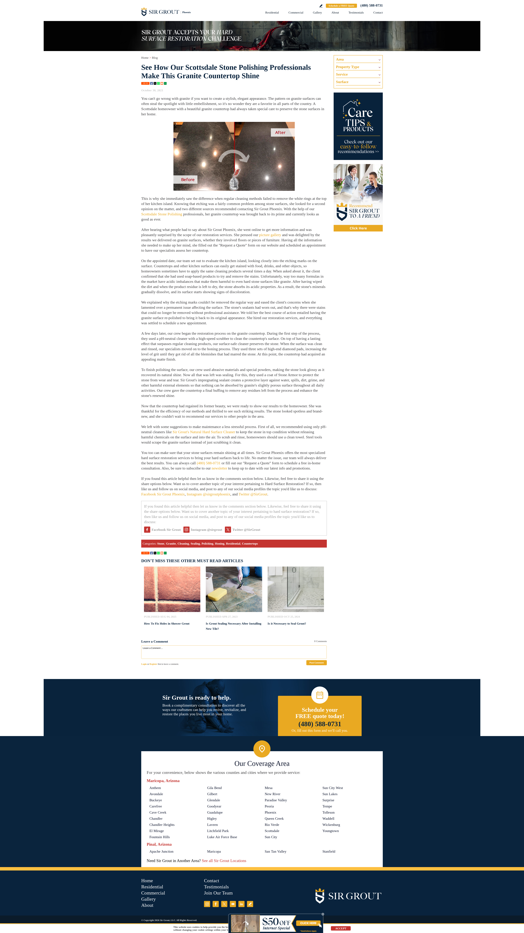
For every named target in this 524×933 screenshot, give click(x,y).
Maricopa (214, 851)
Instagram (207, 904)
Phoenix (270, 812)
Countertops (250, 543)
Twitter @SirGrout (253, 494)
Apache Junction (161, 851)
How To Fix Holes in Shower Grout (166, 623)
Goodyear (214, 806)
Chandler (156, 819)
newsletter (219, 468)
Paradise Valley (276, 800)
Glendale (213, 800)
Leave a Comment (154, 641)
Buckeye (155, 800)
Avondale (156, 794)
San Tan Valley (275, 851)
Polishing (207, 543)
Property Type (347, 67)
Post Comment (316, 663)
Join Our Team (218, 893)
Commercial (295, 12)
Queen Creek (274, 819)
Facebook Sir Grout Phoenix (163, 494)
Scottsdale (272, 831)
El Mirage (156, 831)
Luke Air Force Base (222, 837)
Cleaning (183, 543)
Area (340, 59)
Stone (160, 543)
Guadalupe (215, 812)
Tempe (327, 806)
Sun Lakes (329, 794)
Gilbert (212, 794)
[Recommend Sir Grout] (358, 197)
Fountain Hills (159, 837)
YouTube (233, 904)
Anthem (155, 788)
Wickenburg (331, 825)
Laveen (212, 825)
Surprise (328, 800)
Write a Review (320, 6)
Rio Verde (272, 825)
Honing (219, 543)
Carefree (155, 806)
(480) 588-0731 (371, 5)
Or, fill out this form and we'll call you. (320, 731)
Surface (342, 82)
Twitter (155, 83)
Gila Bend (214, 788)
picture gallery (270, 235)
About (335, 12)
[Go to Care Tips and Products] (358, 126)
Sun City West (332, 788)
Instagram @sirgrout (206, 529)
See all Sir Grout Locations (224, 860)
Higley (212, 819)
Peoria (269, 806)
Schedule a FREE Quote (341, 5)
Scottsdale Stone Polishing (161, 214)
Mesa (269, 788)
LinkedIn (241, 904)
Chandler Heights (162, 825)
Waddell (328, 819)
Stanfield (328, 851)
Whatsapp (158, 83)
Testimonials (356, 12)
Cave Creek (157, 812)
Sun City (271, 837)
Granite (171, 543)
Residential (272, 12)
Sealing (195, 543)
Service (342, 74)
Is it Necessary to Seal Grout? (287, 623)
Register (153, 664)
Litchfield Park (218, 831)
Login (144, 664)
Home (145, 57)
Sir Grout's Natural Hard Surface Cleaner (204, 432)
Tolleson (328, 812)
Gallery (317, 12)
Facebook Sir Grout (166, 529)
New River (272, 794)
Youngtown (330, 831)
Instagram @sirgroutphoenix (208, 494)
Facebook (151, 83)
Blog (155, 57)
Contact (378, 12)
